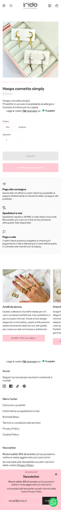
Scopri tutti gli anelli (23, 338)
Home (5, 82)
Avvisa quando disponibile (31, 167)
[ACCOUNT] (49, 5)
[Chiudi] (56, 474)
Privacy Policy (11, 428)
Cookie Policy (11, 434)
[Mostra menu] (5, 5)
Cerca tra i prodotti (14, 405)
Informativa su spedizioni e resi (21, 411)
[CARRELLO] (56, 5)
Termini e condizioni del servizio (22, 422)
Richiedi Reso (11, 416)
